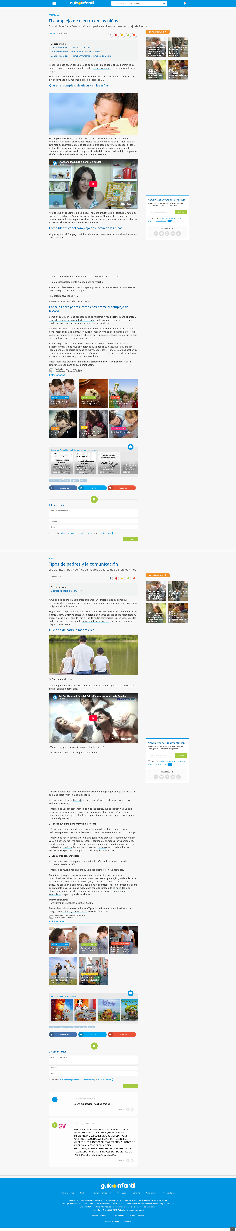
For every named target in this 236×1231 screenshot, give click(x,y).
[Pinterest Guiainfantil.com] (161, 233)
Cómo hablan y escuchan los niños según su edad (92, 949)
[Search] (164, 3)
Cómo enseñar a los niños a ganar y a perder (123, 402)
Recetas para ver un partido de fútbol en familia (90, 979)
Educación (54, 15)
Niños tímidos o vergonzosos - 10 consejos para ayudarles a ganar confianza (156, 73)
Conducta (67, 364)
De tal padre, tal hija (120, 432)
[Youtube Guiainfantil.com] (178, 233)
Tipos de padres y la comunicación (60, 402)
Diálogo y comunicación (60, 397)
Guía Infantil (118, 1216)
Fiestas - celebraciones (89, 974)
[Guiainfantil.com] (82, 4)
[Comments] (134, 35)
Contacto (136, 1193)
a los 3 (134, 76)
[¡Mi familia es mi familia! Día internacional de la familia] (63, 984)
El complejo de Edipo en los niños (62, 433)
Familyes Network (99, 1216)
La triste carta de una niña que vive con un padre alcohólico (91, 433)
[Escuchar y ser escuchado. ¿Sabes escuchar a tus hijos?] (123, 953)
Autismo (83, 480)
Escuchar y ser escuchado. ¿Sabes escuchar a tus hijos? (121, 949)
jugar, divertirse (101, 68)
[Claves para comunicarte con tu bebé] (63, 953)
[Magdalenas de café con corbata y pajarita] (93, 406)
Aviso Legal (121, 1193)
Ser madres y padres (118, 428)
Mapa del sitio (169, 1193)
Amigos (91, 1027)
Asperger (75, 480)
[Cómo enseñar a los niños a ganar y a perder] (123, 406)
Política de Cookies (104, 533)
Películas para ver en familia (63, 996)
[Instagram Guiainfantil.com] (167, 233)
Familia (66, 480)
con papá (114, 276)
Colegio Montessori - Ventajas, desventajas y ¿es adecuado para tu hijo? (177, 73)
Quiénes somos (67, 1193)
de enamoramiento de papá (73, 144)
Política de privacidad (102, 1193)
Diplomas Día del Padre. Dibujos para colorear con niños (75, 450)
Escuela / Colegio (56, 480)
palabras (118, 599)
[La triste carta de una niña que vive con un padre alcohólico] (93, 437)
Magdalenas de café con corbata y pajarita (92, 402)
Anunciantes (151, 1193)
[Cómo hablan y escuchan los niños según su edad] (93, 953)
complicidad (119, 887)
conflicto (67, 847)
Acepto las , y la (81, 533)
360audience (125, 1221)
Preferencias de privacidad (69, 533)
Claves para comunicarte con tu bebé (62, 949)
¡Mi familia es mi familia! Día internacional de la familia (62, 979)
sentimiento (55, 894)
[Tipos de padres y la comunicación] (63, 406)
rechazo (102, 847)
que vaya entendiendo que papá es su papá (90, 346)
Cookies (83, 1193)
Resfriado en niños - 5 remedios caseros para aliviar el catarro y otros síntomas (156, 51)
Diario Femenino (137, 1216)
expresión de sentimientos (95, 621)
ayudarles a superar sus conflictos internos (71, 319)
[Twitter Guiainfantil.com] (173, 233)
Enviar (130, 539)
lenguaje (77, 800)
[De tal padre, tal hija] (123, 437)
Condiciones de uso (87, 533)
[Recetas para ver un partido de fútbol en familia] (93, 984)
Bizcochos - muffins (88, 397)
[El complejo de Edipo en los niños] (63, 437)
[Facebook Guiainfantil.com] (156, 233)
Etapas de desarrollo (89, 944)
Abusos (84, 427)
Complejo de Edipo (77, 212)
